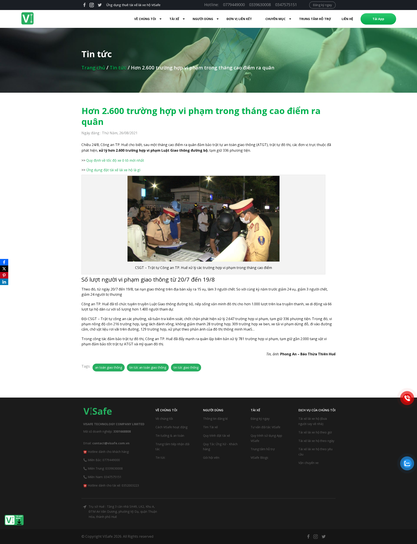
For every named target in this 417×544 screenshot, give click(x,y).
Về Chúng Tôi (145, 19)
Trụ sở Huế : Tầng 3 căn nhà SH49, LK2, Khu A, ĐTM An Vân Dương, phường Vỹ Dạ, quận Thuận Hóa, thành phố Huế (123, 511)
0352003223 (130, 485)
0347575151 (286, 4)
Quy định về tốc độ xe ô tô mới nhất (115, 160)
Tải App (378, 19)
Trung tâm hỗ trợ (315, 19)
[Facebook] (4, 262)
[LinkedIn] (4, 282)
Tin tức (118, 67)
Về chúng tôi (164, 418)
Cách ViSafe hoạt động (171, 427)
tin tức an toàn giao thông (147, 367)
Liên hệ (347, 19)
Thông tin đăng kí (215, 418)
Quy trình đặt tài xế (216, 435)
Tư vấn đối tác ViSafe (265, 427)
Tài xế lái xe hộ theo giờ (315, 432)
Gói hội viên (211, 457)
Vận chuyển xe (308, 463)
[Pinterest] (4, 275)
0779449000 (234, 4)
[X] (4, 268)
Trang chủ (93, 67)
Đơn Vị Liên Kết (239, 19)
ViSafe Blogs (259, 457)
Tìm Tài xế (210, 427)
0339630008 (260, 4)
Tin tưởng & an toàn (170, 435)
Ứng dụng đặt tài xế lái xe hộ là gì (113, 170)
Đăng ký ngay (322, 5)
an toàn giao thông (108, 367)
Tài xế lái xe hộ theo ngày (316, 441)
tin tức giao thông (186, 367)
